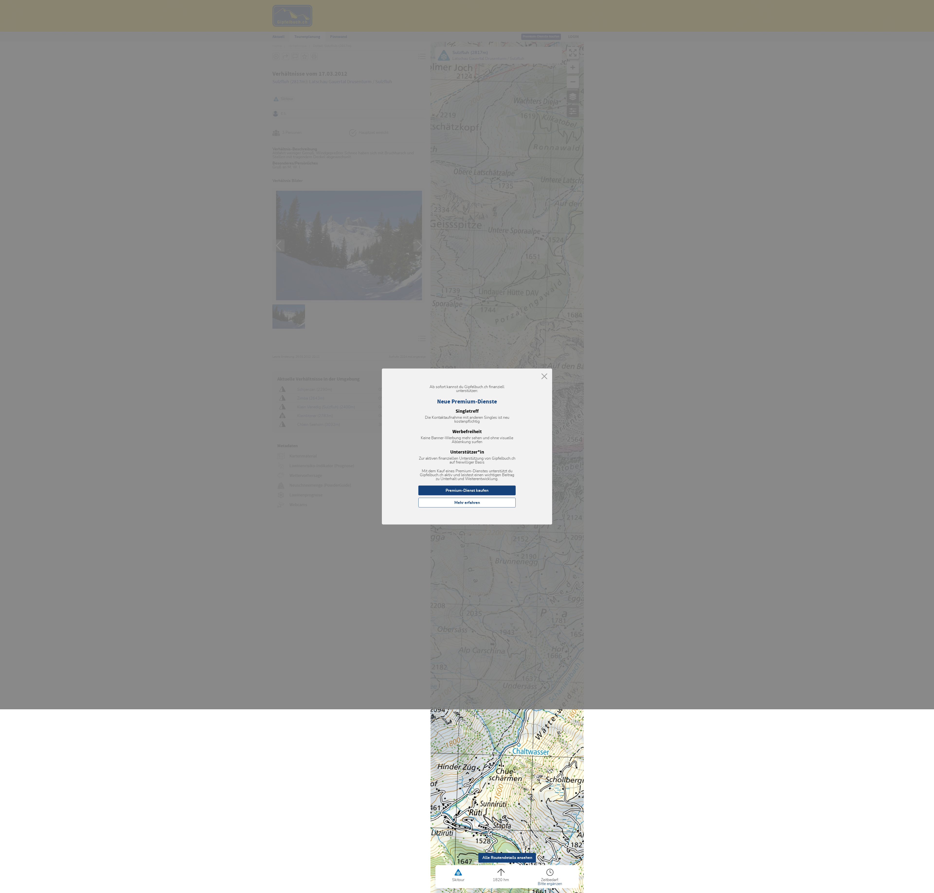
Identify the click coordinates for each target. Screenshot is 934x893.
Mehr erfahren (467, 503)
